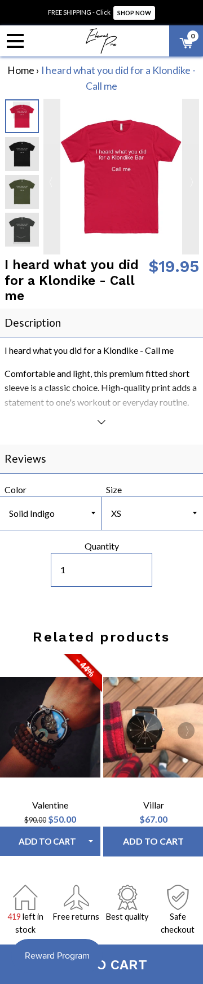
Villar (153, 804)
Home (20, 70)
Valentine (50, 804)
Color (16, 489)
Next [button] (21, 235)
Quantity (102, 546)
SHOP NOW (134, 13)
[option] (22, 154)
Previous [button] (21, 110)
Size (114, 489)
